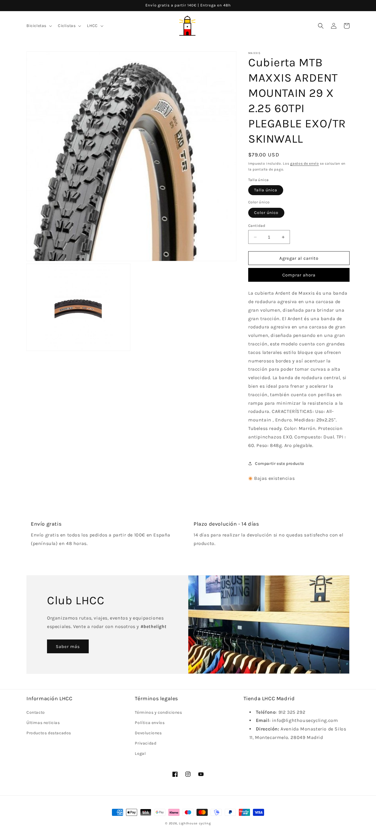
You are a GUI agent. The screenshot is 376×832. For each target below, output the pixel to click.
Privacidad (145, 743)
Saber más (68, 646)
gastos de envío (304, 163)
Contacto (35, 712)
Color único (266, 212)
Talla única (265, 190)
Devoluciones (148, 732)
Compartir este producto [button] (279, 463)
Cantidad (256, 225)
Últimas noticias (43, 722)
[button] (38, 26)
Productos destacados (48, 732)
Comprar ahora (298, 275)
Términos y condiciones (158, 712)
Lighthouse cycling (195, 823)
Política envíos (149, 722)
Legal (140, 753)
